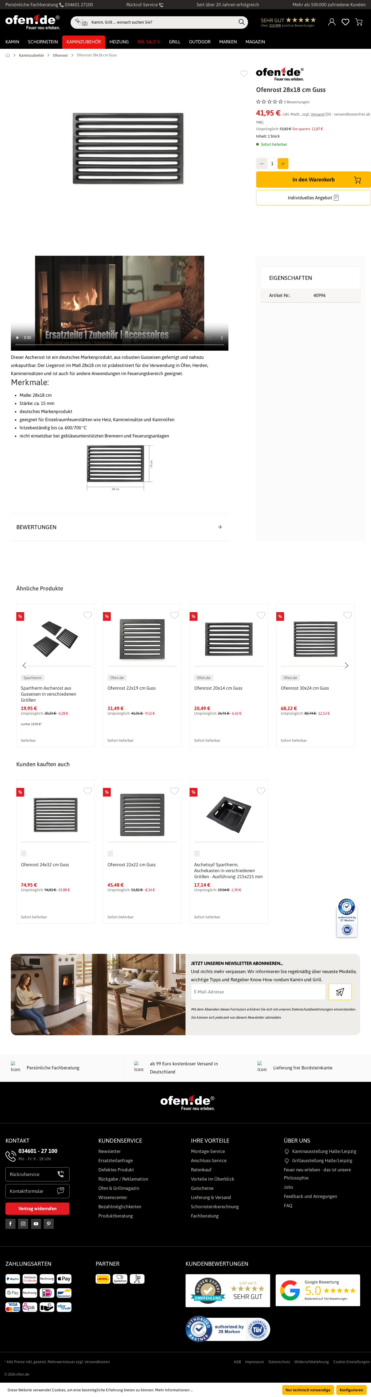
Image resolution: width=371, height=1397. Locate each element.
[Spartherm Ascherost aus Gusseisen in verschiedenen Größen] (55, 639)
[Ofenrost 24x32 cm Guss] (55, 815)
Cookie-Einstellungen (351, 1362)
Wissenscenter (112, 1197)
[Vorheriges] (25, 665)
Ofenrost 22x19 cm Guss (132, 688)
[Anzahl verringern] (262, 163)
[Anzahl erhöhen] (283, 163)
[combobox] (164, 22)
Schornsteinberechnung (215, 1206)
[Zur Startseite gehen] (32, 21)
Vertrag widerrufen (37, 1208)
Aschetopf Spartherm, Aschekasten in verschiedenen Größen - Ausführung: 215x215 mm (228, 870)
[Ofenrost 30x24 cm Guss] (315, 639)
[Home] (7, 55)
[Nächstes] (346, 665)
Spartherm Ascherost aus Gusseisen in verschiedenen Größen (48, 694)
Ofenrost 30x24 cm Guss (305, 688)
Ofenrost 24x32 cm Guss (45, 864)
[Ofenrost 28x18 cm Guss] (128, 148)
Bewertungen (36, 527)
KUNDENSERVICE (120, 1140)
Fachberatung (205, 1216)
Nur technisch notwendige (308, 1390)
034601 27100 (78, 4)
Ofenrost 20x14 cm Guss (218, 688)
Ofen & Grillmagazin (118, 1188)
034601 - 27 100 (37, 1150)
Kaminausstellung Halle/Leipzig (324, 1151)
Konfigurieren (351, 1390)
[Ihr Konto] (332, 22)
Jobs (288, 1187)
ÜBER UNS (297, 1140)
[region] (128, 148)
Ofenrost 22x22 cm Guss (132, 864)
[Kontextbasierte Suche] (81, 22)
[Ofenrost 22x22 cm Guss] (142, 815)
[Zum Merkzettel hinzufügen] (244, 74)
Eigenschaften (290, 277)
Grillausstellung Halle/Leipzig (322, 1160)
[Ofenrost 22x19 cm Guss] (142, 639)
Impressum (254, 1362)
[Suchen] (241, 22)
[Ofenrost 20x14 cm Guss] (228, 639)
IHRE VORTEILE (210, 1140)
